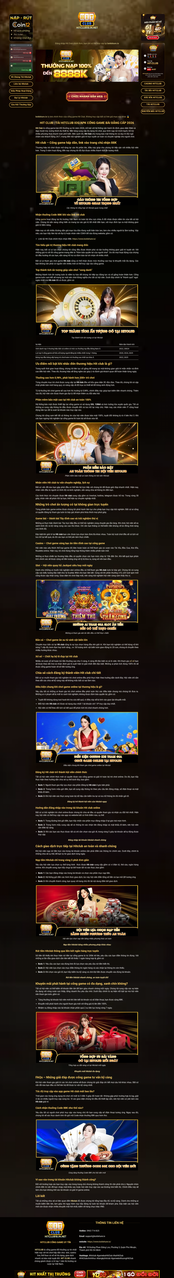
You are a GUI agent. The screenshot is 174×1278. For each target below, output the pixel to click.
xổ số (132, 661)
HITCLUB (39, 1249)
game (43, 219)
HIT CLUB (65, 1258)
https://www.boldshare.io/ (84, 239)
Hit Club (39, 128)
